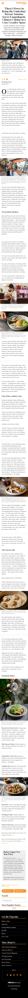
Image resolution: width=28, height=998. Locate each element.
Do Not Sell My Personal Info (14, 986)
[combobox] (14, 900)
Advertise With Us (7, 950)
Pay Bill (4, 930)
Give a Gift (5, 937)
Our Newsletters (6, 959)
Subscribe (4, 924)
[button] (1, 49)
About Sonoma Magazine (9, 947)
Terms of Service (7, 965)
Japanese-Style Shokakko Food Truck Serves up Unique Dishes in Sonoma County (21, 891)
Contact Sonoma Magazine (9, 953)
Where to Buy (6, 921)
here (13, 835)
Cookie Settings (14, 989)
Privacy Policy (6, 962)
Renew (4, 933)
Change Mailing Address (9, 927)
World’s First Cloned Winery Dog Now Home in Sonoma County (8, 891)
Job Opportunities (7, 956)
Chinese (7, 885)
